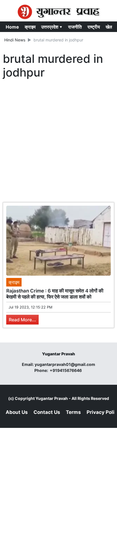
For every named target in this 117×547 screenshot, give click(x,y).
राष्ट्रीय (93, 27)
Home (12, 27)
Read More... (22, 319)
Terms (73, 412)
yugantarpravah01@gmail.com (65, 364)
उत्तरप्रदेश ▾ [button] (51, 27)
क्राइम (30, 27)
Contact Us (47, 412)
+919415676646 (66, 370)
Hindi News (14, 39)
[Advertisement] (58, 142)
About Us (17, 412)
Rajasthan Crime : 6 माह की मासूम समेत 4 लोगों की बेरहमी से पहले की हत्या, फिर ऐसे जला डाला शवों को (54, 293)
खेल (109, 27)
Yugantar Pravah (51, 398)
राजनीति (75, 27)
